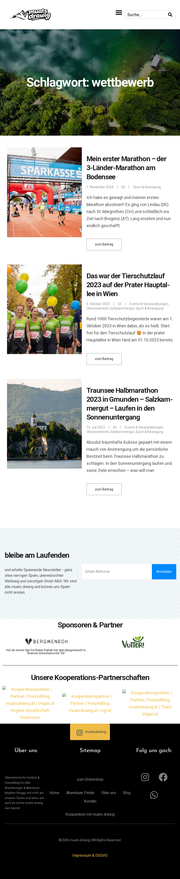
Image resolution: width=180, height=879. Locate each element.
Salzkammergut (122, 308)
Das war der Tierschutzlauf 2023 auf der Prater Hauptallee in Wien (128, 285)
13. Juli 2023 (95, 427)
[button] (119, 12)
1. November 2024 (99, 187)
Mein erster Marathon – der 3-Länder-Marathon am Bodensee (126, 168)
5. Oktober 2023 (98, 304)
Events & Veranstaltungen (149, 304)
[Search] (170, 15)
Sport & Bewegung (147, 187)
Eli (123, 187)
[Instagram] (145, 777)
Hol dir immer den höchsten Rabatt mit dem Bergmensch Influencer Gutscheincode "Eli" (46, 651)
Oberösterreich (97, 308)
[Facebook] (163, 777)
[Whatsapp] (154, 795)
